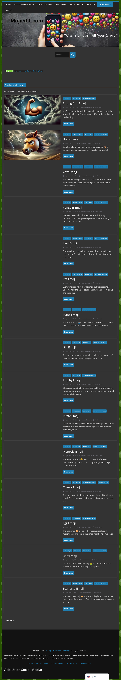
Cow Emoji (70, 172)
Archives (9, 10)
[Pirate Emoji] (32, 422)
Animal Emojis (77, 134)
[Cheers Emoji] (32, 493)
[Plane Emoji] (32, 321)
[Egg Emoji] (32, 529)
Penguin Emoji (72, 207)
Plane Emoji (71, 315)
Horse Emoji (71, 139)
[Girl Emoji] (32, 354)
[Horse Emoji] (32, 145)
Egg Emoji (69, 523)
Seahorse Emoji (73, 588)
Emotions (67, 98)
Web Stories (61, 4)
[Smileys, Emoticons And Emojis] (60, 14)
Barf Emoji (70, 556)
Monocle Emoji (73, 451)
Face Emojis (76, 342)
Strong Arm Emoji (74, 103)
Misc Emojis (76, 98)
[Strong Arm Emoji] (32, 110)
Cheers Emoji (71, 487)
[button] (110, 4)
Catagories (104, 4)
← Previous (9, 620)
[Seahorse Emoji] (32, 595)
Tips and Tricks (103, 482)
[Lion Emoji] (32, 249)
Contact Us (63, 663)
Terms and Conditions (48, 663)
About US (91, 4)
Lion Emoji (70, 243)
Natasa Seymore (86, 107)
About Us (73, 663)
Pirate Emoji (71, 416)
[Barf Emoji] (32, 562)
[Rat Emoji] (32, 285)
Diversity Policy (85, 663)
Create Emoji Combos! (24, 4)
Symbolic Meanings (89, 98)
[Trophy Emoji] (32, 386)
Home (8, 4)
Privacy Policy (76, 4)
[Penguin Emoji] (32, 214)
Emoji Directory (45, 4)
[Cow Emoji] (32, 178)
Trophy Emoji (71, 380)
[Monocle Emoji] (32, 458)
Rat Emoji (69, 279)
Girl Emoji (69, 347)
